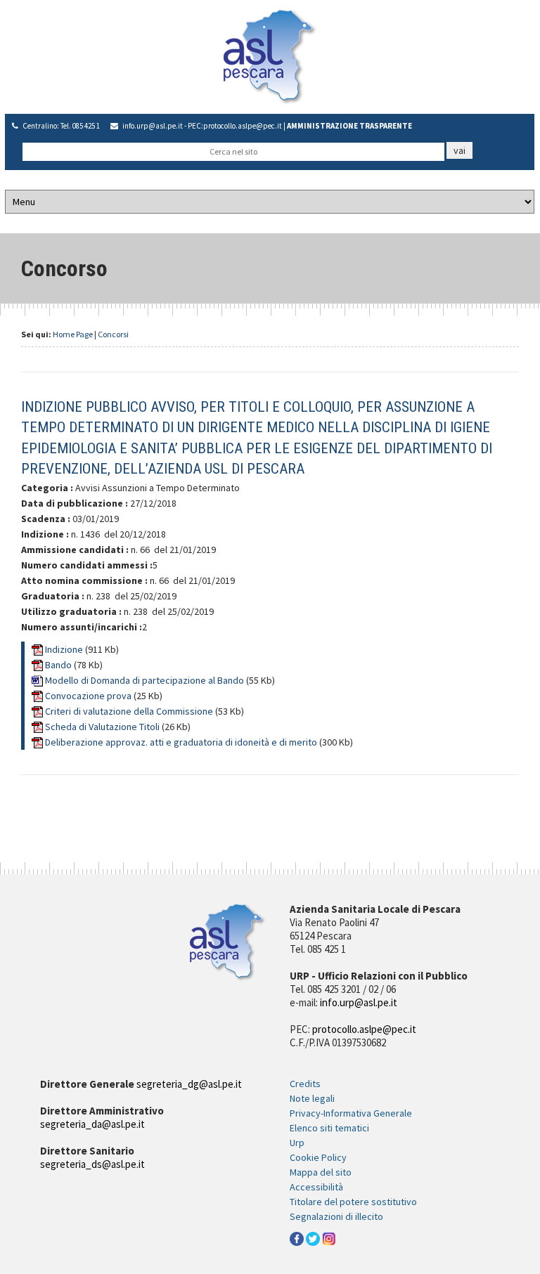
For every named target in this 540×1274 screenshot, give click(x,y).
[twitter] (313, 1238)
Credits (305, 1083)
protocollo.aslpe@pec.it (242, 126)
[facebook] (297, 1238)
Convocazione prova (89, 695)
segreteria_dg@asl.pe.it (189, 1084)
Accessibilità (316, 1187)
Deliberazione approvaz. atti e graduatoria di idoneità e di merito (182, 742)
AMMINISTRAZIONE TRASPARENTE (349, 126)
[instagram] (329, 1238)
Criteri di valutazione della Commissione (130, 711)
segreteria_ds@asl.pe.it (92, 1164)
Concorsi (113, 334)
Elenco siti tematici (329, 1128)
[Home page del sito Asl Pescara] (270, 55)
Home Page (73, 334)
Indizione (65, 649)
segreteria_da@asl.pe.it (92, 1124)
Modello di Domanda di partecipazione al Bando (145, 680)
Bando (59, 664)
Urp (297, 1142)
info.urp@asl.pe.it (152, 126)
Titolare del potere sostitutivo (353, 1201)
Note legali (312, 1098)
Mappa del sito (321, 1172)
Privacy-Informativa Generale (351, 1113)
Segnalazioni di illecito (336, 1216)
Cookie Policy (318, 1157)
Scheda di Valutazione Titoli (103, 726)
